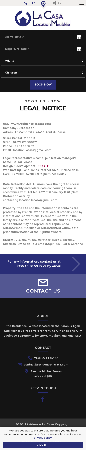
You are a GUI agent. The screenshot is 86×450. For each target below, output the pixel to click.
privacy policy (43, 437)
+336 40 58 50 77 (29, 266)
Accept (43, 444)
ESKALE (43, 166)
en (59, 3)
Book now (43, 84)
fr (53, 3)
